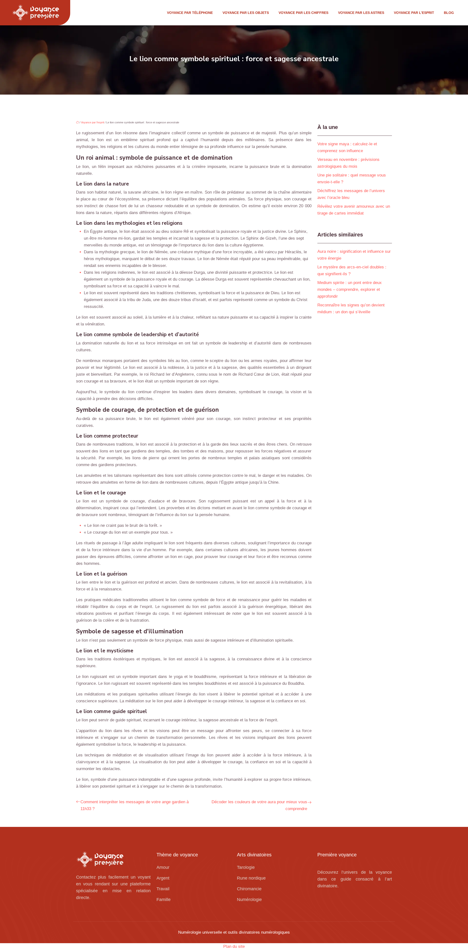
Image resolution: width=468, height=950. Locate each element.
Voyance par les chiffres (303, 13)
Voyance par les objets (246, 13)
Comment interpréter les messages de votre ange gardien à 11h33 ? (134, 805)
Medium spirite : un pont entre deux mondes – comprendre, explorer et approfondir (349, 289)
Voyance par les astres (361, 13)
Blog (449, 13)
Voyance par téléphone (190, 13)
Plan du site (234, 946)
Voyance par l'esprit (92, 122)
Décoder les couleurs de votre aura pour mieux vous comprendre (259, 805)
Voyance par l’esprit (414, 13)
